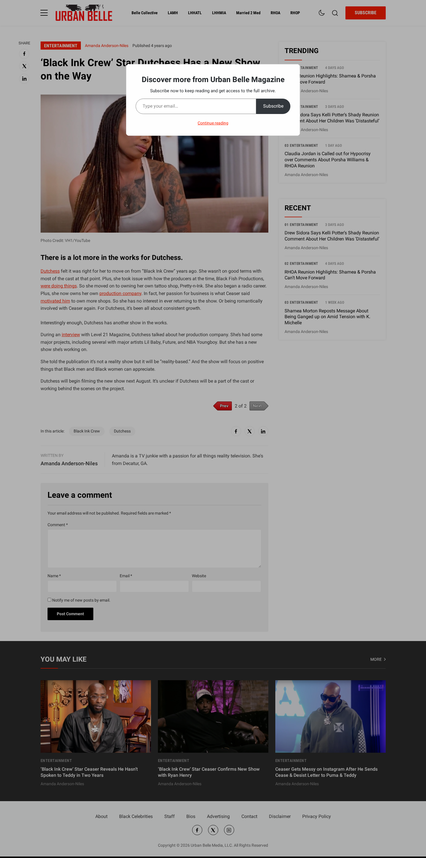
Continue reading (213, 123)
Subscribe (273, 106)
